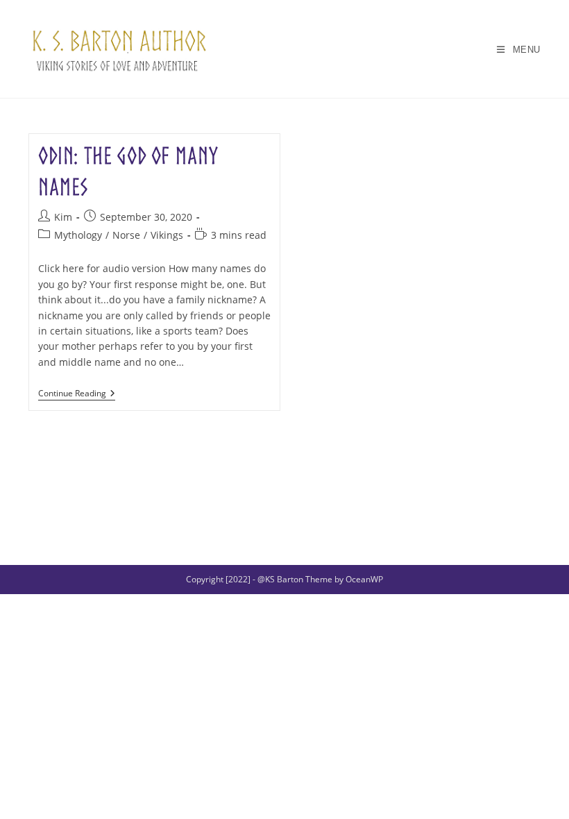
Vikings (167, 235)
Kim (63, 216)
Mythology (78, 235)
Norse (126, 235)
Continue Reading (76, 394)
